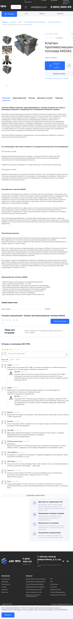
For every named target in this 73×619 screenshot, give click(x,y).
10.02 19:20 (18, 470)
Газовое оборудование (57, 592)
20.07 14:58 (24, 396)
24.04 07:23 (17, 412)
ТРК (51, 579)
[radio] (3, 349)
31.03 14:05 (17, 421)
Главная (5, 22)
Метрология (54, 584)
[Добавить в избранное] (69, 65)
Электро (60, 13)
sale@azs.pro (27, 564)
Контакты (5, 589)
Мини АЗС (53, 587)
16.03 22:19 (26, 441)
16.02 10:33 (19, 461)
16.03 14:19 (22, 452)
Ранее (17, 359)
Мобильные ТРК (55, 589)
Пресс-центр (6, 584)
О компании (6, 579)
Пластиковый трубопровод (34, 584)
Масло (42, 13)
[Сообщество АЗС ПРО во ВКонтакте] (68, 561)
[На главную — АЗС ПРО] (11, 561)
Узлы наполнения (54, 22)
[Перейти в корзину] (26, 7)
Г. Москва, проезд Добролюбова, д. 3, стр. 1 (49, 559)
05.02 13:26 (15, 481)
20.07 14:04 (16, 365)
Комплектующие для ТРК (34, 589)
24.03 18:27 (18, 430)
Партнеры (5, 581)
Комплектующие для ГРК (34, 592)
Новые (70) (5, 359)
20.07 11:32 (16, 387)
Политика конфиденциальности (61, 604)
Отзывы (4, 587)
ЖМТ (20, 22)
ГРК (51, 581)
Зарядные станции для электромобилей (33, 595)
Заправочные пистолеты (58, 595)
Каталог (13, 22)
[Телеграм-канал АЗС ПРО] (63, 561)
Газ (26, 13)
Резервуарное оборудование (35, 22)
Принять (8, 615)
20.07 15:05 (24, 371)
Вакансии (5, 592)
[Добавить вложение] (67, 354)
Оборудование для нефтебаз (35, 587)
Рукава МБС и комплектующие (36, 579)
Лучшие (12, 359)
